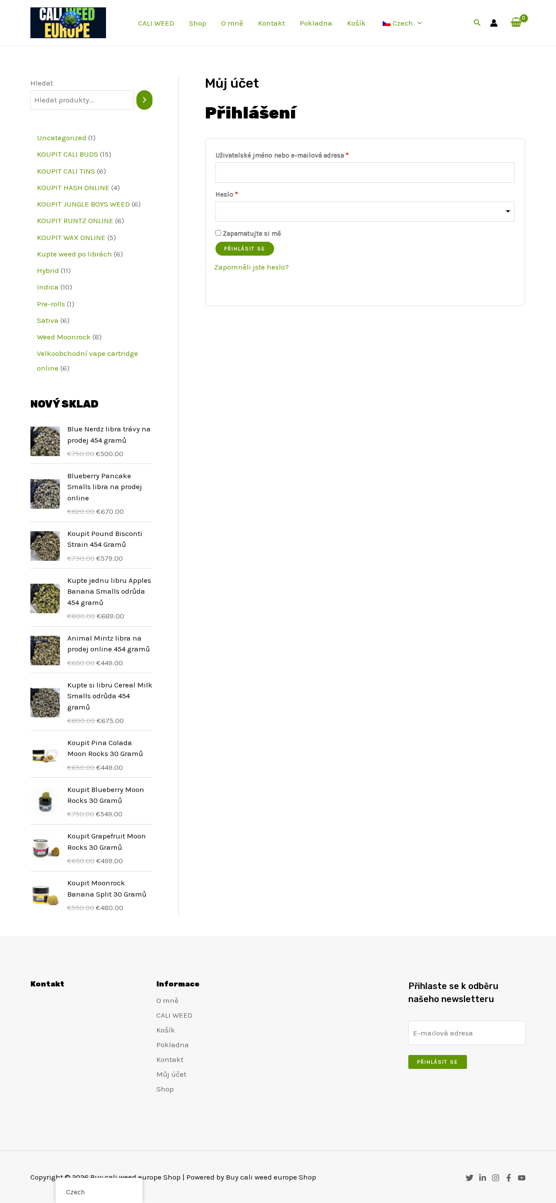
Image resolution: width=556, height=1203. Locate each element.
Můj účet (171, 1074)
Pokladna (316, 23)
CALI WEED (156, 23)
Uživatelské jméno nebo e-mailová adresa (294, 155)
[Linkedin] (482, 1178)
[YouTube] (522, 1178)
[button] (417, 23)
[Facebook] (509, 1178)
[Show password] (508, 211)
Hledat (41, 83)
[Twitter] (469, 1178)
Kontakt (271, 23)
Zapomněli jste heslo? (251, 267)
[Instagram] (496, 1178)
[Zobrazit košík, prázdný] (516, 22)
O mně (232, 23)
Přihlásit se (244, 249)
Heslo (238, 194)
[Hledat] (144, 100)
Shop (197, 23)
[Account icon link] (494, 23)
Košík (356, 23)
